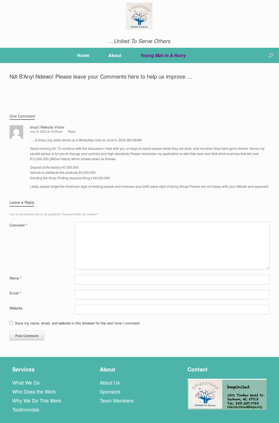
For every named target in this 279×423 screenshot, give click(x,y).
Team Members (117, 400)
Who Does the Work (34, 391)
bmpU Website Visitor (47, 127)
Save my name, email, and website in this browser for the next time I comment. (78, 323)
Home (83, 55)
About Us (110, 382)
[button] (271, 55)
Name (15, 278)
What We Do (26, 382)
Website (16, 308)
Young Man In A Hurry (163, 55)
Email (15, 293)
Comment (18, 225)
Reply (72, 131)
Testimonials (25, 409)
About (114, 55)
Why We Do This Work (36, 400)
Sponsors (110, 391)
